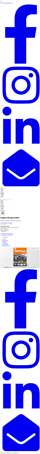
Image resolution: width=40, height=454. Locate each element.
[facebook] (21, 63)
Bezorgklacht (5, 240)
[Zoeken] (10, 199)
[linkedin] (21, 148)
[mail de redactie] (21, 186)
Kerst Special (5, 244)
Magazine (4, 241)
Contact (4, 239)
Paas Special (5, 243)
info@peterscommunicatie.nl (7, 233)
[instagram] (21, 106)
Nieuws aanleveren (6, 245)
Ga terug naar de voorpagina (6, 222)
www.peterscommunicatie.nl (7, 235)
